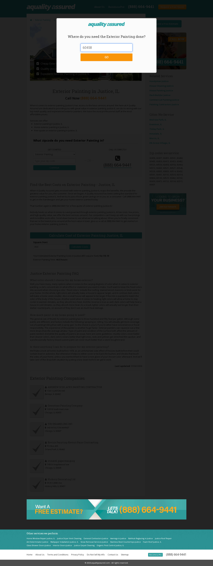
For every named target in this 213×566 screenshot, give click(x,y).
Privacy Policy (77, 554)
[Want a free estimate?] (106, 509)
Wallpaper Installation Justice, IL (64, 542)
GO (106, 57)
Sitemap (125, 554)
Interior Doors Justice (62, 545)
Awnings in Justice (118, 538)
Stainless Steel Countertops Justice (125, 542)
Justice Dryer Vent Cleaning (69, 538)
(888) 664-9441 (176, 554)
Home (29, 554)
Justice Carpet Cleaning (84, 545)
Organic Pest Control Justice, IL (110, 545)
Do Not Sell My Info (96, 554)
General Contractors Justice (96, 538)
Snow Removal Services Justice (94, 542)
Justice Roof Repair (163, 538)
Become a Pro (155, 555)
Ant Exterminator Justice (37, 542)
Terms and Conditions (57, 554)
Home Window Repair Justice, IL (41, 538)
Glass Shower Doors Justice (39, 545)
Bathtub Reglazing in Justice (140, 538)
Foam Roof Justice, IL (152, 542)
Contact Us (113, 554)
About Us (39, 554)
